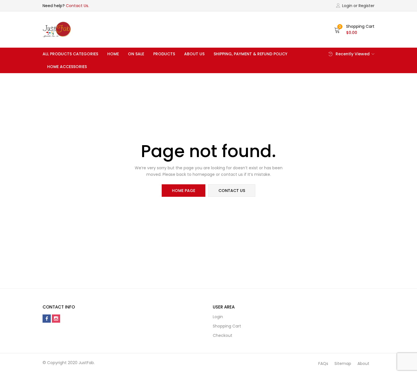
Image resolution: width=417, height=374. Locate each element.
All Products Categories (70, 54)
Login (218, 317)
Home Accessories (67, 66)
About (363, 363)
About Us (194, 54)
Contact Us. (77, 6)
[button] (354, 29)
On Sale (136, 54)
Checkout (222, 335)
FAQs (323, 363)
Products (164, 54)
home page (183, 190)
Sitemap (342, 363)
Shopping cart (227, 326)
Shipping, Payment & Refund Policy (250, 54)
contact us (231, 190)
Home (113, 54)
